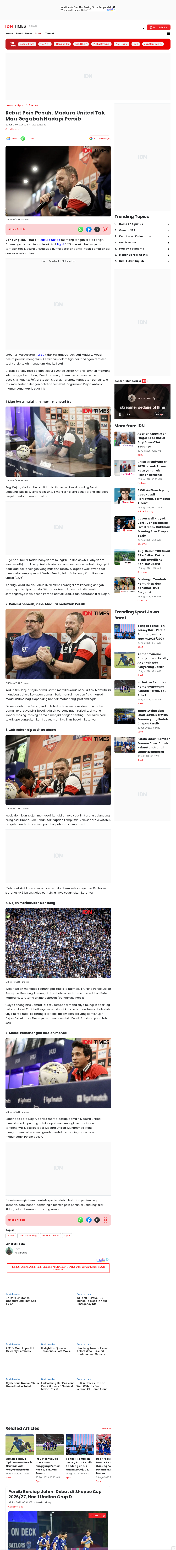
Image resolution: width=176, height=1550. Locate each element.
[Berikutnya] (112, 1403)
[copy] (105, 229)
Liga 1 (60, 244)
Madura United (50, 240)
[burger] (168, 33)
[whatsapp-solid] (80, 229)
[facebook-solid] (89, 229)
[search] (142, 27)
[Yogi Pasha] (9, 1251)
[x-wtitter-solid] (97, 229)
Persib (40, 355)
